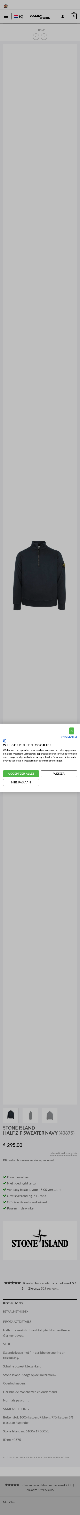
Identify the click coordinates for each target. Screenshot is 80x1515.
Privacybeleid (68, 737)
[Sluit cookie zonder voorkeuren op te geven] (71, 731)
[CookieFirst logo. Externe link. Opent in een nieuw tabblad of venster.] (4, 741)
